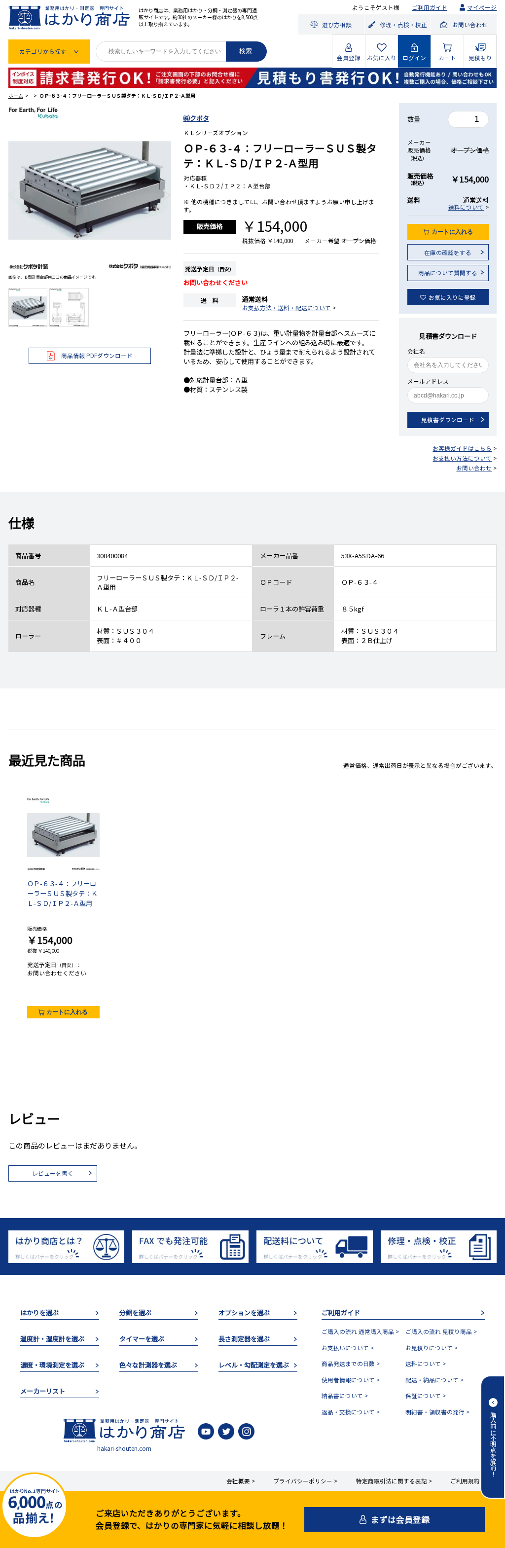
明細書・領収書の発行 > (437, 1412)
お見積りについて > (431, 1348)
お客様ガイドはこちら (462, 448)
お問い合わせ (474, 468)
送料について (466, 207)
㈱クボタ (196, 118)
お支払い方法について (462, 458)
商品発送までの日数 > (351, 1364)
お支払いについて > (348, 1348)
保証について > (425, 1396)
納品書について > (345, 1396)
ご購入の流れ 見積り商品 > (441, 1331)
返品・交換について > (351, 1412)
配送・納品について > (434, 1380)
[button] (12, 195)
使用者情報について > (351, 1380)
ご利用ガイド (429, 7)
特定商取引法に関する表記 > (394, 1481)
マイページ (482, 7)
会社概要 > (240, 1481)
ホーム (15, 95)
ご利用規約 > (467, 1481)
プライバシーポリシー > (305, 1481)
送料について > (425, 1364)
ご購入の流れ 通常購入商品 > (360, 1331)
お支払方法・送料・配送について (286, 308)
